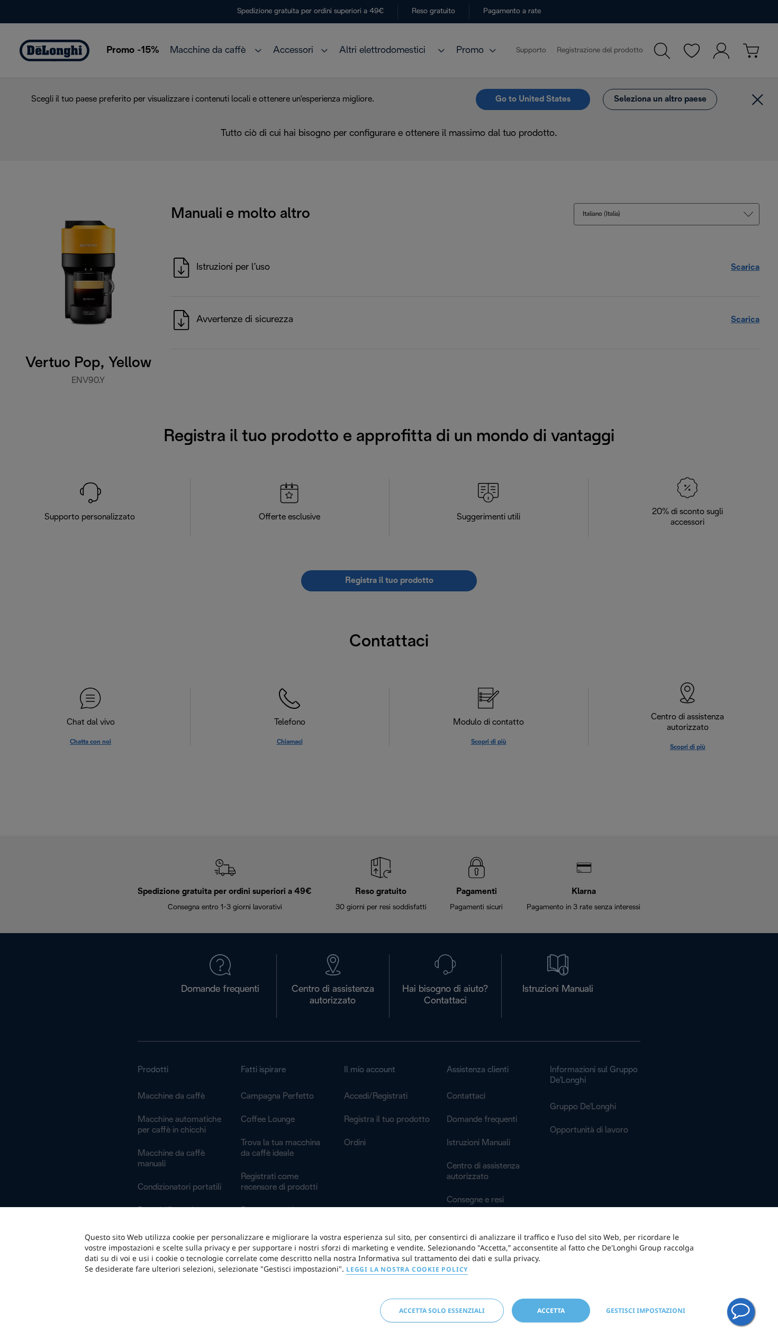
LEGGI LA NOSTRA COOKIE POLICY (407, 1269)
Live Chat (741, 1312)
